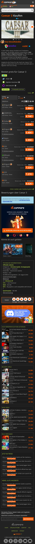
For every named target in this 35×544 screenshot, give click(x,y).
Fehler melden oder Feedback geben (21, 189)
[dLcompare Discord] (29, 541)
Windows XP (9, 281)
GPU (4, 287)
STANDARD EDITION (18, 89)
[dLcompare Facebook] (10, 541)
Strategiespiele (25, 267)
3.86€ (29, 108)
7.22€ (29, 167)
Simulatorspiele (15, 267)
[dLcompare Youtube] (25, 541)
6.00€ (29, 149)
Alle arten (6, 89)
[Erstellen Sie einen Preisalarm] (32, 27)
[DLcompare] (17, 524)
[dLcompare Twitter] (5, 541)
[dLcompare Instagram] (15, 541)
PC (5, 75)
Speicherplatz (7, 291)
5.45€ (29, 132)
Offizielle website (8, 265)
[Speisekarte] (33, 2)
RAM (4, 285)
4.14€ (29, 116)
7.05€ (29, 158)
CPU (4, 283)
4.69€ (29, 124)
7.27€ (29, 174)
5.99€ (29, 140)
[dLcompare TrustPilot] (20, 541)
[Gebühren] (26, 101)
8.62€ (29, 183)
